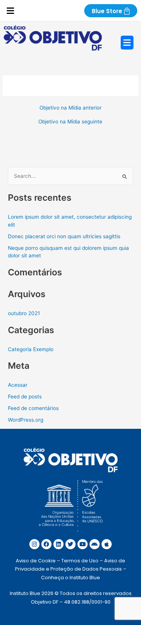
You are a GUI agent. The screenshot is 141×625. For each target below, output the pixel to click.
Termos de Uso (80, 560)
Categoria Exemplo (30, 349)
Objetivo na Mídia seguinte (70, 122)
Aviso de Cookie (36, 560)
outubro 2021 (24, 313)
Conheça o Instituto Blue (70, 577)
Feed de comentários (33, 408)
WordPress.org (25, 420)
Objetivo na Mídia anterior (70, 108)
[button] (10, 11)
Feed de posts (25, 397)
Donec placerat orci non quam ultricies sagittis (64, 236)
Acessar (17, 385)
